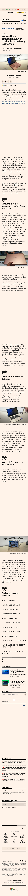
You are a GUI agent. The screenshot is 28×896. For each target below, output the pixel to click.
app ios (14, 842)
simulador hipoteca (14, 830)
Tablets (10, 23)
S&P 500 (14, 9)
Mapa (10, 884)
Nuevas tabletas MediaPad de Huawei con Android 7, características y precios (18, 672)
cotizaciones (5, 842)
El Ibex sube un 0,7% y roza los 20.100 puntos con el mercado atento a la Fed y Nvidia (13, 762)
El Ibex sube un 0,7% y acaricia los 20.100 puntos (20, 29)
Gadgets (20, 23)
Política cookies (18, 880)
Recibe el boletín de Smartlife (10, 659)
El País (24, 15)
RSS (12, 884)
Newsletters (16, 884)
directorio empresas (22, 837)
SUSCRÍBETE (20, 12)
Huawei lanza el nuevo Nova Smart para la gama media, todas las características (17, 683)
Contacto (8, 880)
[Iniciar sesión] (25, 12)
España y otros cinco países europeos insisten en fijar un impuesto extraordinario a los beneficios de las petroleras (14, 792)
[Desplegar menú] (3, 12)
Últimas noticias (6, 758)
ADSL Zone (22, 20)
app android (22, 842)
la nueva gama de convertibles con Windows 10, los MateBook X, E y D (14, 103)
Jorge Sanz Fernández (15, 676)
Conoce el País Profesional (14, 848)
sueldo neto (22, 830)
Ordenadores (15, 694)
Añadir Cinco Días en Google (10, 85)
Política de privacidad (19, 882)
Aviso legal (12, 880)
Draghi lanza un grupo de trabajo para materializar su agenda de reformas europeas (14, 780)
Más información (5, 701)
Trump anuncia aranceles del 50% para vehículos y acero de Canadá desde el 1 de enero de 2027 (14, 775)
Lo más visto (5, 787)
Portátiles (4, 34)
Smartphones (5, 23)
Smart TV (16, 23)
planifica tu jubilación (5, 837)
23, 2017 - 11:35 (14, 77)
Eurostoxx (8, 807)
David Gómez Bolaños (14, 75)
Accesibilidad (5, 884)
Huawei (3, 694)
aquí (24, 705)
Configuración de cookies (9, 882)
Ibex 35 (3, 9)
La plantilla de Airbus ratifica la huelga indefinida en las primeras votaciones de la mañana (14, 768)
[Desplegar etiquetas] (25, 694)
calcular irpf (5, 830)
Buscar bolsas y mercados (9, 800)
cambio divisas (14, 836)
